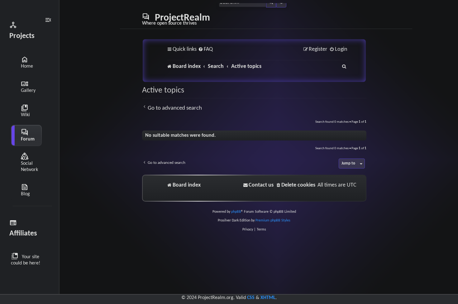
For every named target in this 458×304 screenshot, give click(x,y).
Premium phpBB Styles (272, 220)
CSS (251, 297)
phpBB (236, 212)
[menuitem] (205, 50)
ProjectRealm (176, 19)
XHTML (267, 297)
